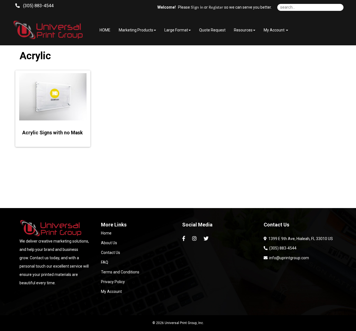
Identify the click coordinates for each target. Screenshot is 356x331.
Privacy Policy (113, 282)
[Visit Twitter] (207, 238)
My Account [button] (274, 30)
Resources (243, 30)
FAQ (104, 262)
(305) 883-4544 (282, 248)
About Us (109, 243)
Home (106, 233)
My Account (111, 291)
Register (216, 7)
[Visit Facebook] (184, 238)
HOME (105, 30)
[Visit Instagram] (195, 238)
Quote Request (212, 30)
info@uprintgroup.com (288, 258)
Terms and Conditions (120, 272)
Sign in (197, 7)
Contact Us (110, 252)
